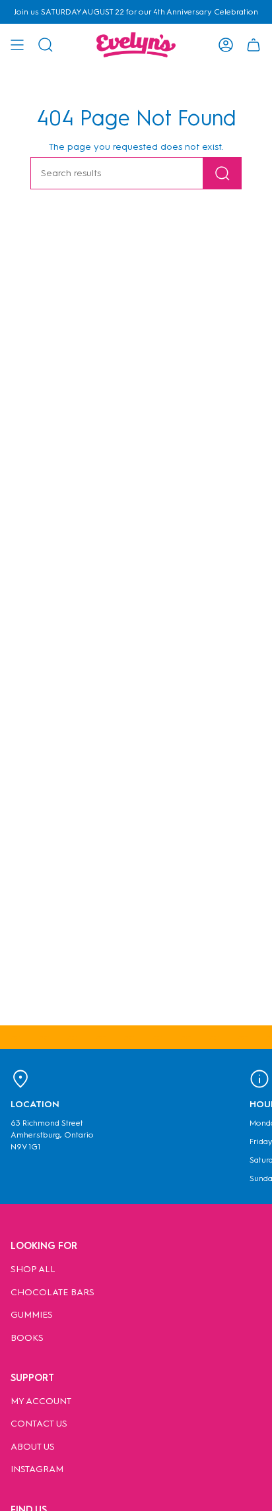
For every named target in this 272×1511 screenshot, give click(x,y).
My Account (41, 1401)
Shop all (33, 1269)
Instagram (37, 1469)
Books (27, 1337)
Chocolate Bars (52, 1292)
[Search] (222, 173)
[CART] (253, 45)
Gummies (32, 1314)
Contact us (39, 1423)
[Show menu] (17, 45)
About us (33, 1446)
